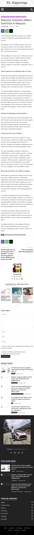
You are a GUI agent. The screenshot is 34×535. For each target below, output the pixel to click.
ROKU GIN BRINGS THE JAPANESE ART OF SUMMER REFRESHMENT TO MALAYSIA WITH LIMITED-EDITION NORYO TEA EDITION (17, 299)
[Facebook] (3, 31)
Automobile (4, 519)
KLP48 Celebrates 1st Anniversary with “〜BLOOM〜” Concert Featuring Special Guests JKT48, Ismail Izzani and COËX (8, 254)
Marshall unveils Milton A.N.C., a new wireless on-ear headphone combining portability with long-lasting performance (28, 299)
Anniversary (14, 412)
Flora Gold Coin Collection (17, 394)
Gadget (13, 373)
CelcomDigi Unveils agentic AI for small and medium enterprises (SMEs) (21, 399)
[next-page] (18, 306)
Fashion (12, 16)
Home (2, 13)
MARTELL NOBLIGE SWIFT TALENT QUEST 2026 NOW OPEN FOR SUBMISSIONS (21, 378)
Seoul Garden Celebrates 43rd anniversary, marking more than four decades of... (21, 408)
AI (12, 403)
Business (3, 508)
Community (4, 510)
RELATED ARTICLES (11, 284)
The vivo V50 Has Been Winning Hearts (26, 251)
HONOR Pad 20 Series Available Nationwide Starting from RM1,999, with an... (22, 369)
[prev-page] (16, 306)
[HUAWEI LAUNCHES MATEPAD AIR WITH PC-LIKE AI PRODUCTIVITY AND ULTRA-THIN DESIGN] (6, 291)
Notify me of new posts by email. (11, 354)
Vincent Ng (5, 26)
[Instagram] (15, 279)
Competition (14, 382)
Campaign (3, 516)
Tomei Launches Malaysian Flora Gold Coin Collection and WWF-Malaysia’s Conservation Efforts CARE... (21, 388)
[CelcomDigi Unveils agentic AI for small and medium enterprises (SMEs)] (5, 400)
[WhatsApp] (7, 31)
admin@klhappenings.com (20, 449)
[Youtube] (22, 279)
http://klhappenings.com (17, 276)
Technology (19, 528)
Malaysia (7, 234)
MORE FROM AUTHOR (22, 284)
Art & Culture (4, 513)
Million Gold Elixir (15, 234)
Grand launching (5, 505)
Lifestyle (18, 16)
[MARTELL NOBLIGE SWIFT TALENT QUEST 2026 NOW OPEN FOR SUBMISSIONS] (5, 379)
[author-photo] (17, 268)
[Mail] (17, 279)
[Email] (11, 31)
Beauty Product (8, 13)
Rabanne (24, 16)
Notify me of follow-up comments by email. (14, 352)
